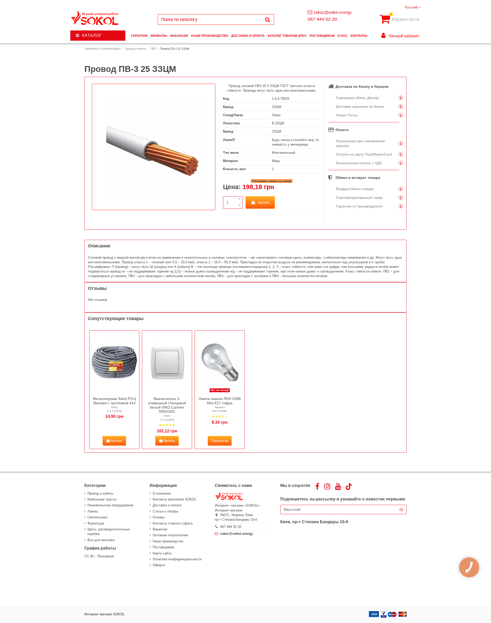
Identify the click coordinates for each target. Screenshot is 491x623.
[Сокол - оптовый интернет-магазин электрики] (95, 18)
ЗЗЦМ (276, 107)
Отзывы (159, 517)
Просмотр (219, 441)
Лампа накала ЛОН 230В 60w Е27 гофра (220, 401)
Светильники (97, 517)
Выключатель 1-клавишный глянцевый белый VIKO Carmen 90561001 (167, 405)
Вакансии (160, 529)
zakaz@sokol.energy (333, 12)
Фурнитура (95, 523)
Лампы (92, 511)
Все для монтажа (101, 540)
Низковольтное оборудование (110, 505)
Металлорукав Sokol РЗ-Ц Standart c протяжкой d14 (114, 401)
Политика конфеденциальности (177, 559)
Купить (264, 202)
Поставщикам (163, 547)
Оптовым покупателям (170, 535)
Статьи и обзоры (165, 511)
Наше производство (168, 541)
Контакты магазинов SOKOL (174, 499)
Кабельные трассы (102, 499)
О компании (162, 493)
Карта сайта (162, 553)
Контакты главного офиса (173, 523)
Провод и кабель (100, 493)
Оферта (159, 565)
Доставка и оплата (167, 505)
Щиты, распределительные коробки (108, 531)
